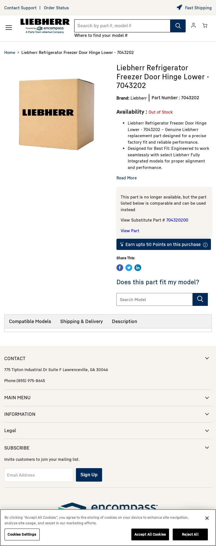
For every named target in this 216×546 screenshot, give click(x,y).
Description (124, 321)
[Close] (207, 518)
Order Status (56, 7)
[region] (108, 527)
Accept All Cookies (150, 534)
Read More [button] (126, 177)
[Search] (178, 25)
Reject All (190, 534)
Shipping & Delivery (81, 321)
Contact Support (20, 7)
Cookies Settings (22, 534)
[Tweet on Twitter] (128, 267)
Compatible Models (30, 321)
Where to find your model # (101, 35)
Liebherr (138, 97)
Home (9, 52)
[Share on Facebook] (119, 267)
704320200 (177, 219)
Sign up (89, 474)
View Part (130, 230)
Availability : (132, 111)
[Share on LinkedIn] (137, 267)
